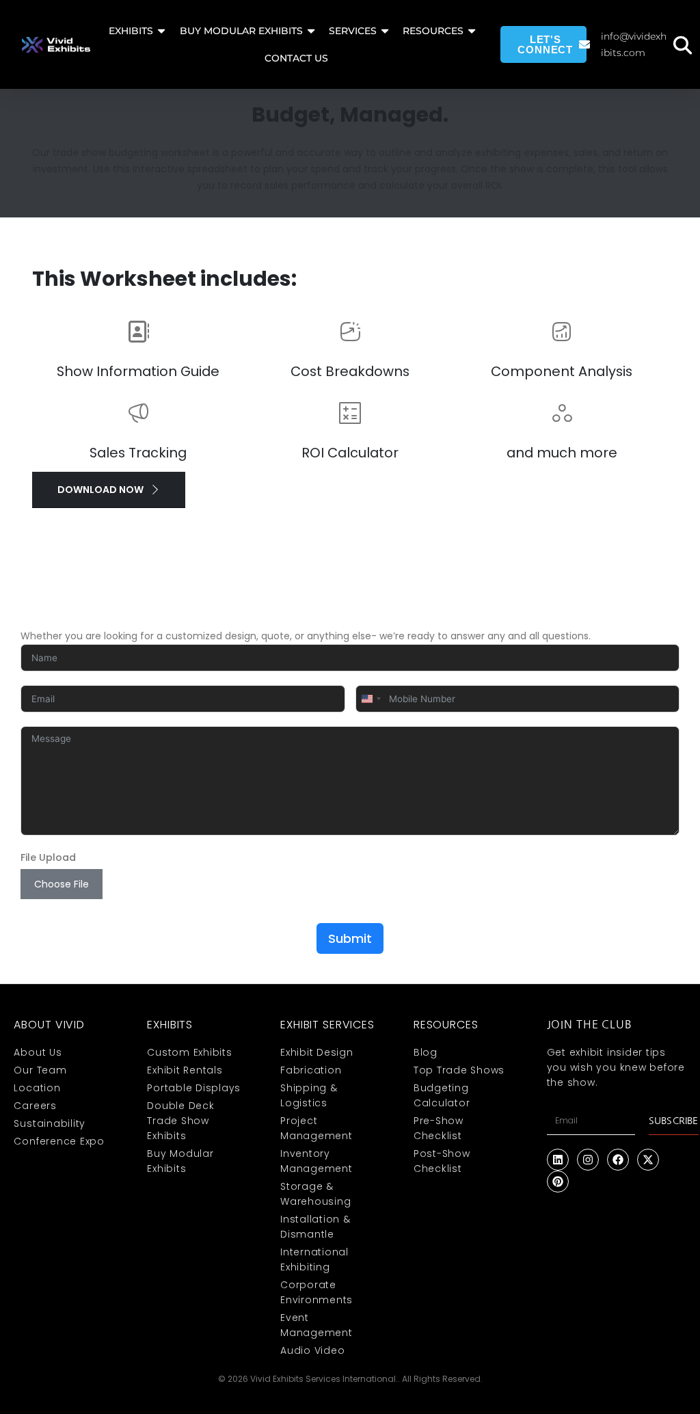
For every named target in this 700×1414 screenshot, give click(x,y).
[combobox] (370, 699)
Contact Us (296, 58)
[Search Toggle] (682, 45)
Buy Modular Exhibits (241, 31)
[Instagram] (588, 1160)
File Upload (48, 857)
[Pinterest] (558, 1181)
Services (353, 31)
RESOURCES (433, 31)
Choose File (61, 884)
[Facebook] (618, 1160)
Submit (350, 938)
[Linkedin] (558, 1160)
